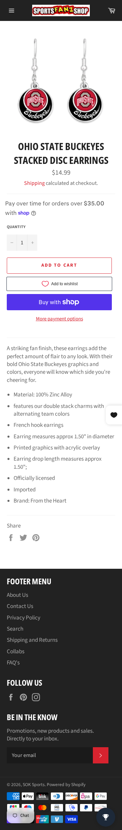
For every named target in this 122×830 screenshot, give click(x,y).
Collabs (15, 652)
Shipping (34, 183)
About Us (17, 595)
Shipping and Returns (32, 640)
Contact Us (20, 606)
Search (15, 629)
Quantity (16, 227)
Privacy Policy (23, 618)
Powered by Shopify (66, 784)
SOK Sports (34, 784)
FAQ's (13, 663)
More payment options (59, 319)
